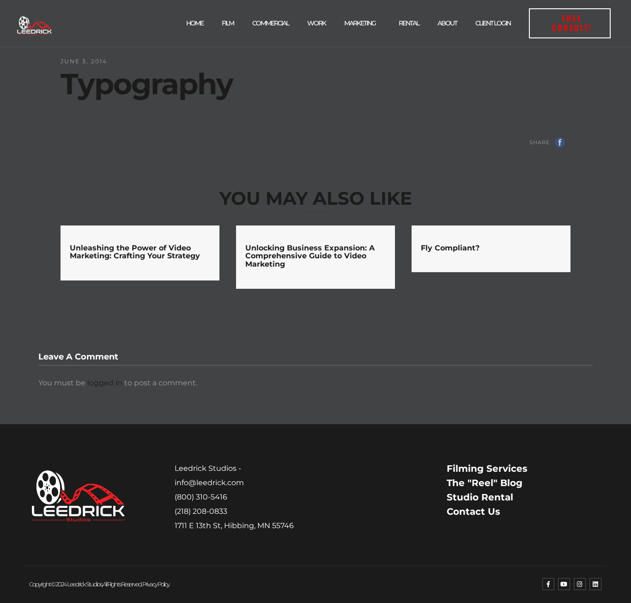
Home (194, 23)
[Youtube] (564, 584)
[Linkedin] (595, 584)
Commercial (270, 23)
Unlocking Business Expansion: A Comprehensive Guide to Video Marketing (310, 256)
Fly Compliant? (450, 248)
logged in (104, 382)
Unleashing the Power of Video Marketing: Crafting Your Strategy (135, 252)
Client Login (492, 23)
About (447, 23)
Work (316, 23)
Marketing (360, 23)
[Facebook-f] (548, 584)
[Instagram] (580, 584)
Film (228, 23)
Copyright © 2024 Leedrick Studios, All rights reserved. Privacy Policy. (99, 584)
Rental (409, 23)
